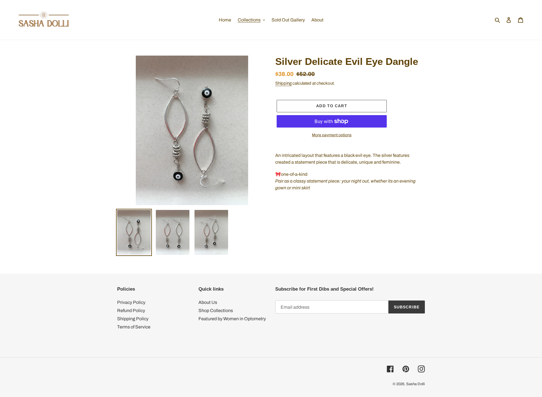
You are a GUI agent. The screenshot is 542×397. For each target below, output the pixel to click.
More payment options (331, 135)
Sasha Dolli (415, 384)
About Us (207, 302)
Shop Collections (215, 310)
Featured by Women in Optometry (232, 318)
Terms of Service (133, 326)
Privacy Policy (131, 302)
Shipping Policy (132, 318)
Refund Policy (131, 310)
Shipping (283, 83)
